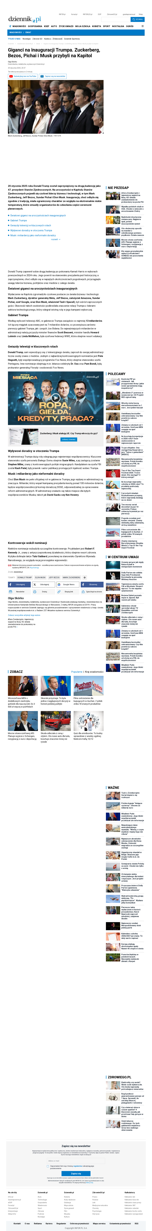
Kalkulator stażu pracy (133, 1203)
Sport (40, 1208)
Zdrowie (41, 1211)
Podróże (41, 1214)
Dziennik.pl (43, 1192)
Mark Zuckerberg (71, 577)
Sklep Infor (12, 1214)
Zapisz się (76, 1173)
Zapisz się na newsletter (55, 76)
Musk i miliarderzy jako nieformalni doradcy (33, 235)
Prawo (94, 1197)
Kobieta (67, 1197)
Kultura (66, 1217)
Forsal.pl (11, 1205)
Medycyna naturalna (100, 1205)
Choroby (95, 1208)
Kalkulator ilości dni (132, 1200)
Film (65, 1211)
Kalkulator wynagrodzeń (134, 1214)
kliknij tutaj (89, 1182)
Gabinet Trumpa (18, 220)
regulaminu (77, 1166)
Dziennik (11, 44)
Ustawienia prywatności (120, 1223)
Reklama (38, 1223)
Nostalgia (27, 39)
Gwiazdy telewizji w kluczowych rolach (30, 225)
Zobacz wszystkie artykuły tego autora (24, 615)
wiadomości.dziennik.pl (25, 44)
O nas (27, 1223)
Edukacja (67, 1203)
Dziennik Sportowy (72, 39)
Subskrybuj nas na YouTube (25, 76)
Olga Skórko (26, 63)
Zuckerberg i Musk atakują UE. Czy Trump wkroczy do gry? (69, 433)
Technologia (42, 1200)
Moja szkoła (68, 1205)
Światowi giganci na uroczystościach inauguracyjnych (38, 215)
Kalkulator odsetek (132, 1208)
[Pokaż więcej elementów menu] (142, 26)
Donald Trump (24, 577)
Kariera (49, 1223)
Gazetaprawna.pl (14, 1200)
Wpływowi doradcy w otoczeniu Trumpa (31, 230)
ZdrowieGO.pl (112, 14)
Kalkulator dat (130, 1197)
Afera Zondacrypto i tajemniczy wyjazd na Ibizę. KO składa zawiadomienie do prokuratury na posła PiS (21, 623)
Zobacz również (68, 439)
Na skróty (12, 1192)
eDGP (10, 1203)
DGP (99, 14)
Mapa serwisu (99, 1223)
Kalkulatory (130, 1192)
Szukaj (139, 19)
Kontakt (17, 1223)
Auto (39, 1197)
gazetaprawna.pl (129, 14)
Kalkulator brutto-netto (133, 1211)
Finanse (95, 1200)
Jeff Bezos (54, 577)
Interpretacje (13, 1211)
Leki (93, 1203)
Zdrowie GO (37, 39)
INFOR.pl (62, 14)
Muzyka (67, 1214)
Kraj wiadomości (94, 671)
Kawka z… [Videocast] (53, 39)
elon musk (40, 577)
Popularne (76, 671)
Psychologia (96, 1211)
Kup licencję (34, 568)
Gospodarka (42, 1203)
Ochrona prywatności (79, 1223)
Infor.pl (10, 1197)
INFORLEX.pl (87, 14)
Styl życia (95, 1214)
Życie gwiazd (69, 1208)
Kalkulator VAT (130, 1205)
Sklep (141, 14)
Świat (28, 32)
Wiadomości (16, 32)
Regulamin (61, 1223)
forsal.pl (74, 14)
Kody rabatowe (69, 1200)
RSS (136, 1223)
